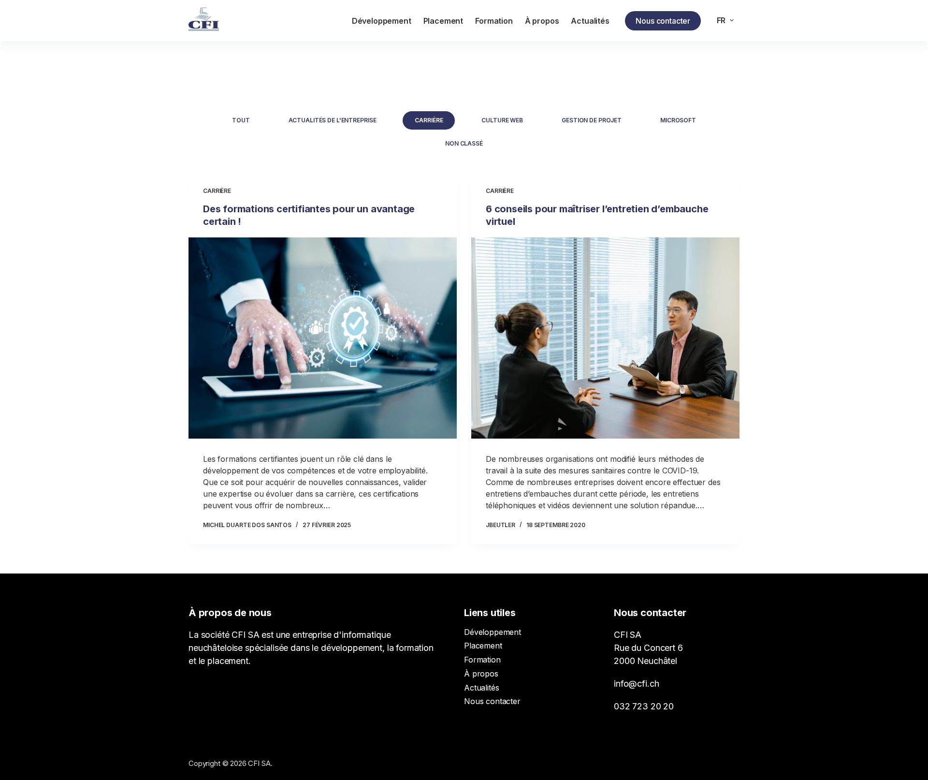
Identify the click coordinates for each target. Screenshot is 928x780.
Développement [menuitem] (381, 21)
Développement (492, 632)
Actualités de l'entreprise (333, 120)
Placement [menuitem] (443, 21)
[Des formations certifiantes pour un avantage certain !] (322, 338)
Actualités (481, 687)
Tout (241, 120)
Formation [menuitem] (494, 21)
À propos (481, 673)
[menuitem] (725, 20)
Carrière (429, 120)
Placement (483, 645)
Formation (482, 659)
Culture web (502, 120)
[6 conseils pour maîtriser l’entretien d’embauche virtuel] (605, 338)
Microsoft (678, 120)
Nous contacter (663, 21)
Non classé (464, 143)
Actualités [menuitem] (590, 21)
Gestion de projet (592, 120)
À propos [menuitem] (542, 21)
